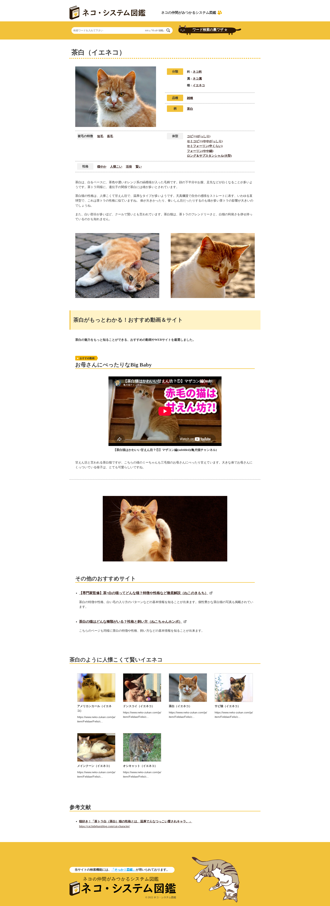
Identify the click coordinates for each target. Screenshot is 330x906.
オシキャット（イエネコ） (140, 765)
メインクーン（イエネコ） (94, 765)
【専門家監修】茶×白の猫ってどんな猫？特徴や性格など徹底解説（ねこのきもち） (143, 593)
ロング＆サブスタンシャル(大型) (209, 155)
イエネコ (199, 85)
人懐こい (116, 166)
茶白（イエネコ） (180, 706)
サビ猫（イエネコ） (227, 706)
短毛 (100, 136)
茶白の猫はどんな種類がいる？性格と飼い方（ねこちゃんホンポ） (130, 621)
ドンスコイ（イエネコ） (138, 706)
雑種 (190, 98)
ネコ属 (197, 78)
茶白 (190, 108)
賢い (139, 166)
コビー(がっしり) (198, 136)
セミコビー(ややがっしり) (204, 141)
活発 (129, 166)
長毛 (110, 136)
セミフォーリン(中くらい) (204, 146)
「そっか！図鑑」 (123, 869)
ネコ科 (197, 71)
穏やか (101, 166)
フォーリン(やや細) (200, 151)
